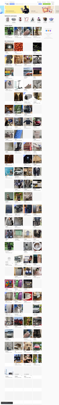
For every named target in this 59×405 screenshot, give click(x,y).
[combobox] (27, 4)
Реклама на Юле (48, 34)
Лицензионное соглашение (48, 33)
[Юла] (6, 3)
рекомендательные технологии (48, 38)
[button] (12, 35)
